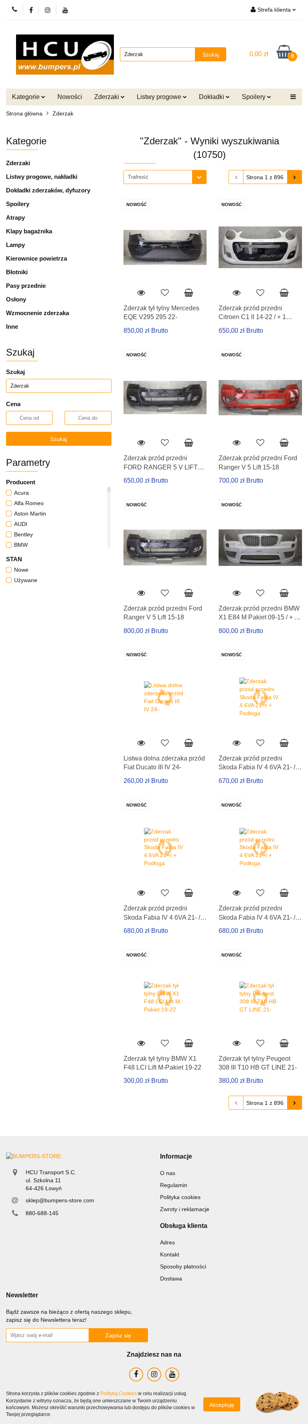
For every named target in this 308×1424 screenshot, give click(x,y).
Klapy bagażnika (29, 231)
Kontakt (169, 1254)
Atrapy (15, 217)
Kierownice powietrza (36, 258)
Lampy (15, 244)
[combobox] (165, 177)
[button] (176, 1156)
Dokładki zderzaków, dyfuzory (48, 190)
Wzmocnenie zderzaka (37, 312)
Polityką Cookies (118, 1393)
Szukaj (58, 439)
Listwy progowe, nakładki (41, 176)
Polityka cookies (180, 1197)
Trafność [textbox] (138, 177)
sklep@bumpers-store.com (60, 1200)
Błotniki (17, 272)
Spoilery (17, 203)
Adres (167, 1242)
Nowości (69, 96)
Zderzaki (18, 163)
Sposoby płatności (183, 1266)
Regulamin (173, 1185)
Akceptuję (221, 1404)
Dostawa (171, 1278)
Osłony (16, 299)
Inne (12, 326)
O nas (167, 1173)
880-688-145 (42, 1213)
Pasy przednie (26, 285)
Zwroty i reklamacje (184, 1209)
